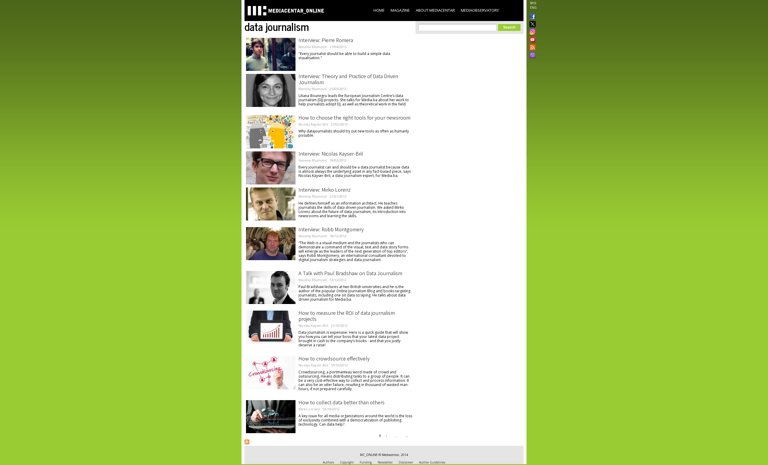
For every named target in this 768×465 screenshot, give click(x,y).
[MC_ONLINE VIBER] (531, 55)
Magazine (400, 10)
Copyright (347, 462)
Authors (328, 462)
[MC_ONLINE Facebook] (531, 16)
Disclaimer (406, 462)
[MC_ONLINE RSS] (531, 48)
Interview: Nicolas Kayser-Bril (330, 154)
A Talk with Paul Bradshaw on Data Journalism (350, 274)
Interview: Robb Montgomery (331, 230)
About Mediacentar (435, 10)
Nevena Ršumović (312, 46)
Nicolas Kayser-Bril (313, 124)
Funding (366, 462)
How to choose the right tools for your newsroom (354, 118)
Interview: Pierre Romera (325, 41)
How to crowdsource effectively (334, 359)
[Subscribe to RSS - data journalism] (246, 442)
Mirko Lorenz (309, 409)
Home (379, 10)
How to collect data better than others (341, 403)
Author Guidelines (432, 462)
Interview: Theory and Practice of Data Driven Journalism (348, 80)
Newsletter (385, 462)
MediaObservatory (480, 10)
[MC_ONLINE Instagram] (531, 32)
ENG (533, 7)
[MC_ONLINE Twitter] (531, 24)
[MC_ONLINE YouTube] (531, 40)
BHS (533, 3)
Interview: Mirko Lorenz (324, 190)
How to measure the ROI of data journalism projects (346, 317)
